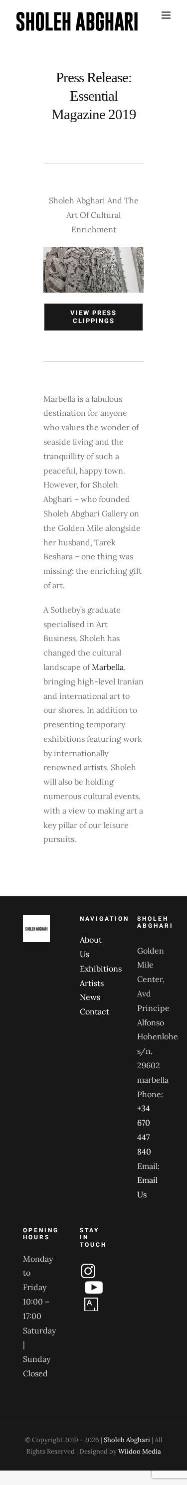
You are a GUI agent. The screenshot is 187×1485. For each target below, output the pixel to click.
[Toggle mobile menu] (167, 15)
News (90, 997)
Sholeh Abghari (127, 1440)
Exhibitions (93, 969)
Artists (92, 983)
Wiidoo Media (139, 1451)
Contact (93, 1011)
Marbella (108, 667)
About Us (91, 947)
